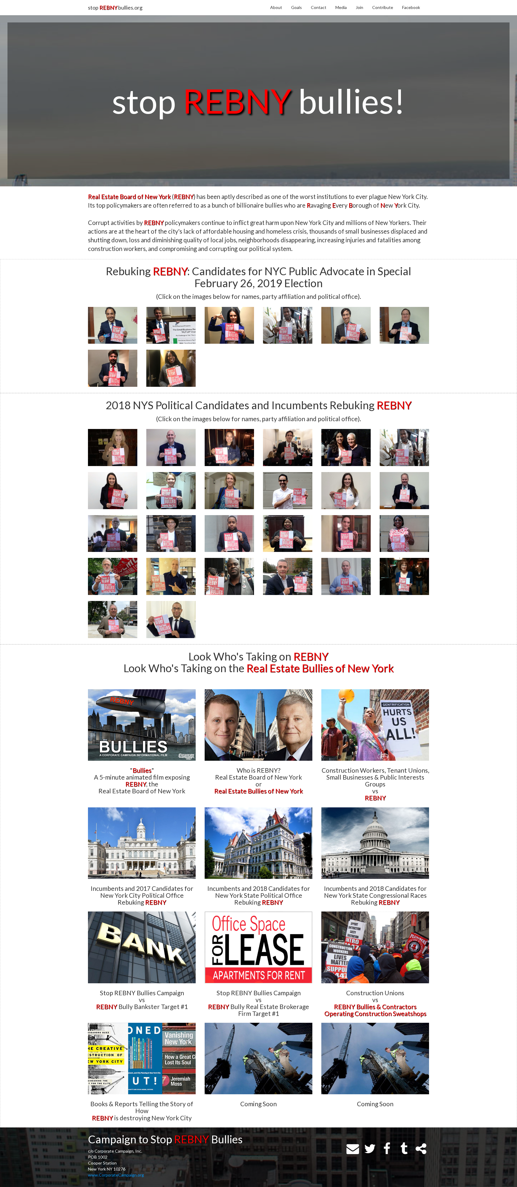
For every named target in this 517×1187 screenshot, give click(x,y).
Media (341, 7)
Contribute (382, 7)
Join (359, 7)
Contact (318, 7)
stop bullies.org (115, 7)
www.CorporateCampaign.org (116, 1174)
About (276, 7)
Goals (296, 7)
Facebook (411, 7)
